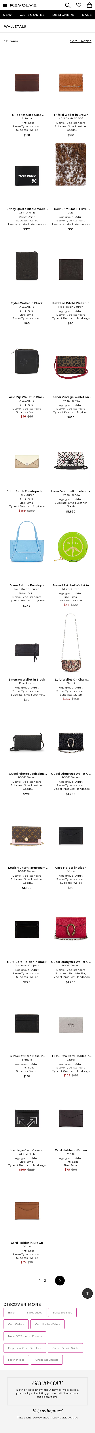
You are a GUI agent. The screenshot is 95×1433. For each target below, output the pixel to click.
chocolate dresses (46, 1359)
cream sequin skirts (65, 1348)
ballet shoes (34, 1312)
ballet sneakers (62, 1312)
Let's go (73, 1417)
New (7, 15)
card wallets (16, 1324)
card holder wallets (47, 1324)
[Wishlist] (78, 5)
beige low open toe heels (24, 1348)
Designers (63, 15)
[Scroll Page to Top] (87, 1293)
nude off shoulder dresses (25, 1336)
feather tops (16, 1359)
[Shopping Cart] (89, 5)
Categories (32, 15)
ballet (11, 1312)
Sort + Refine (80, 41)
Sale (87, 15)
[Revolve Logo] (23, 6)
